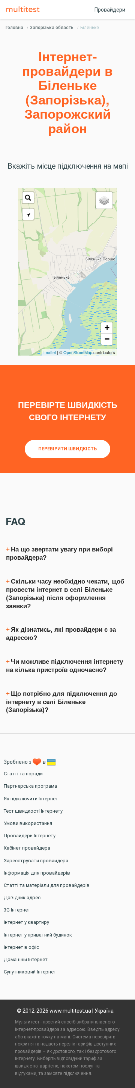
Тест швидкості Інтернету (33, 811)
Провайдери (109, 10)
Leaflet (50, 352)
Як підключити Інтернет (31, 798)
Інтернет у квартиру (26, 922)
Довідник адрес (22, 897)
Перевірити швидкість (67, 448)
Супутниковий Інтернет (30, 972)
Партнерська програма (30, 786)
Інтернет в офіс (21, 947)
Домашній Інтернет (26, 959)
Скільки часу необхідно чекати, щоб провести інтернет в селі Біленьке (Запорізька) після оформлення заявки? (65, 593)
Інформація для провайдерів (37, 873)
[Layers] (104, 200)
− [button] (107, 339)
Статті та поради (23, 773)
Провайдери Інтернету (30, 835)
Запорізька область (52, 27)
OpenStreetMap (77, 352)
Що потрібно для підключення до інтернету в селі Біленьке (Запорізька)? (61, 702)
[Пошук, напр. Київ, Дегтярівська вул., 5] (28, 197)
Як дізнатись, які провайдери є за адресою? (61, 633)
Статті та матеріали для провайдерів (47, 885)
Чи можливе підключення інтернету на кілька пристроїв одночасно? (64, 665)
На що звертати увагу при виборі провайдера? (59, 553)
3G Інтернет (17, 910)
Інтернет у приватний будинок (38, 935)
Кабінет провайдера (27, 848)
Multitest (25, 9)
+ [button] (107, 327)
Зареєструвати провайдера (36, 860)
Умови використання (28, 823)
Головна (14, 27)
